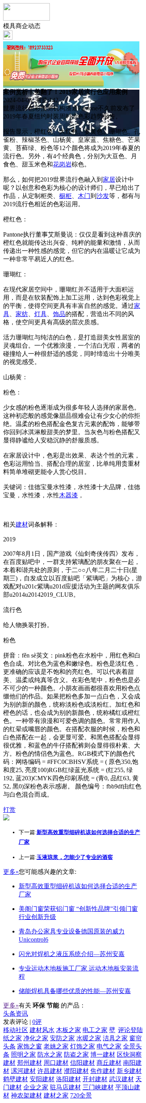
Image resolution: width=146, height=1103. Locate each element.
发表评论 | (22, 1021)
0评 (37, 1021)
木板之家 (68, 1030)
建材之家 (56, 1095)
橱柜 (65, 196)
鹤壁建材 (15, 1079)
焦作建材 (102, 1071)
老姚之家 (56, 1046)
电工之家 (95, 1030)
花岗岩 (62, 164)
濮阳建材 (76, 1071)
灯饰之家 (82, 1046)
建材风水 (42, 1030)
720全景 (81, 1095)
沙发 (103, 196)
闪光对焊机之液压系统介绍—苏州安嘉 (72, 954)
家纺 (22, 314)
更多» (11, 871)
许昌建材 (49, 1071)
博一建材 (102, 1054)
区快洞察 (129, 1054)
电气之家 (109, 1046)
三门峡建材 (98, 1087)
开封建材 (95, 1079)
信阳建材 (82, 1062)
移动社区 (15, 1030)
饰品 (59, 314)
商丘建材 (109, 1062)
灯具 (40, 314)
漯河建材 (23, 1071)
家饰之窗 (29, 1046)
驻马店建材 (65, 1087)
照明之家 (23, 1054)
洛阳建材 (68, 1079)
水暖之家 (88, 1038)
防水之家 (49, 1054)
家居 (109, 179)
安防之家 (62, 1038)
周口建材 (56, 1062)
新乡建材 (129, 1071)
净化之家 (35, 1038)
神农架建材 (26, 1095)
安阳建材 (42, 1079)
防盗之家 (76, 1054)
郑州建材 (29, 1062)
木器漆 (68, 495)
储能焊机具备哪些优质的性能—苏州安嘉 (75, 991)
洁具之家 (115, 1038)
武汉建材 (121, 1079)
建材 (22, 524)
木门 (84, 196)
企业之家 (35, 1087)
